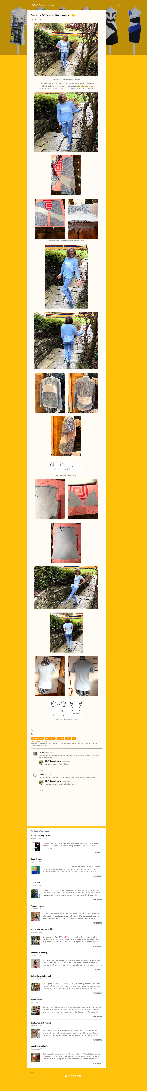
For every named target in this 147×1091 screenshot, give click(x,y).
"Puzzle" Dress (37, 906)
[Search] (119, 5)
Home (31, 1072)
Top (74, 738)
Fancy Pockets (37, 999)
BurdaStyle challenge (85, 86)
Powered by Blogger (74, 1076)
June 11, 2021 (66, 761)
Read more (97, 853)
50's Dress (35, 882)
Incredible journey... (40, 952)
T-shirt (68, 738)
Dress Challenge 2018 (40, 835)
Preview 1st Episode (39, 1046)
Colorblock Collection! (41, 976)
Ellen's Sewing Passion (43, 4)
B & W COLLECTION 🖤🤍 (42, 929)
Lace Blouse (36, 859)
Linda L (41, 752)
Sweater (60, 738)
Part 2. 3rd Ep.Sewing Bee (42, 1023)
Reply (41, 770)
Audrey (41, 774)
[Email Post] (32, 734)
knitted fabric (50, 738)
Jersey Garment (37, 738)
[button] (100, 14)
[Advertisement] (113, 40)
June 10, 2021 (49, 752)
